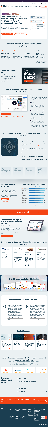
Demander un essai (11, 415)
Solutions (10, 410)
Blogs (22, 410)
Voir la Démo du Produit (6, 33)
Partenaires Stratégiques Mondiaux (29, 412)
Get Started (36, 212)
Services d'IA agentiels (36, 413)
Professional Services (37, 410)
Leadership (42, 410)
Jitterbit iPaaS (17, 410)
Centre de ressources (24, 409)
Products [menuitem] (11, 6)
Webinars (23, 415)
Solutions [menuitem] (16, 6)
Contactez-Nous (38, 3)
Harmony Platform (17, 409)
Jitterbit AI (10, 409)
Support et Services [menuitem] (28, 6)
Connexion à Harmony (11, 416)
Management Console (18, 417)
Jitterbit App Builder (17, 415)
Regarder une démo (5, 114)
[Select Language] (41, 3)
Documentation (36, 416)
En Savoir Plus (4, 199)
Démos (22, 417)
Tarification (16, 418)
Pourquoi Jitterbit (43, 409)
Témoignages (23, 416)
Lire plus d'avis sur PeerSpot (35, 321)
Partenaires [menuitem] (35, 6)
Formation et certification (36, 418)
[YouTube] (41, 424)
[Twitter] (37, 424)
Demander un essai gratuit (19, 33)
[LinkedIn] (39, 424)
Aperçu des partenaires (29, 410)
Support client (36, 414)
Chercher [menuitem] (39, 6)
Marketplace (16, 416)
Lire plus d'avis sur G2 (12, 321)
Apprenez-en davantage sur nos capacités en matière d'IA (12, 116)
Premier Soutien (36, 415)
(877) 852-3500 (34, 3)
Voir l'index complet (4, 201)
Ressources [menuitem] (21, 6)
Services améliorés (36, 411)
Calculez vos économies (6, 236)
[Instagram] (46, 424)
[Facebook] (44, 424)
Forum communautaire (36, 420)
